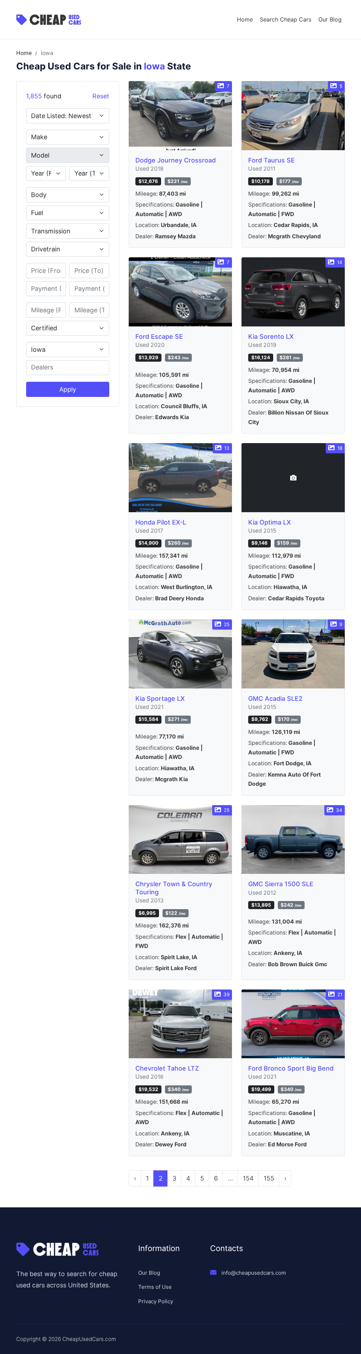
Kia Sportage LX (160, 698)
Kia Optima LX (269, 522)
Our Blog (330, 19)
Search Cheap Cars (285, 19)
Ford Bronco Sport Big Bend (291, 1068)
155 (269, 1178)
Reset (100, 96)
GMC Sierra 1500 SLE (280, 884)
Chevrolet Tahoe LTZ (167, 1068)
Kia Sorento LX (271, 336)
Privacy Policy (155, 1301)
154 (248, 1178)
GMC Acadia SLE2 (275, 698)
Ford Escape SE (159, 336)
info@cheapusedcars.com (253, 1272)
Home (245, 19)
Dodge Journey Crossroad (175, 160)
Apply (67, 389)
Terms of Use (155, 1286)
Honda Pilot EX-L (160, 522)
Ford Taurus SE (271, 160)
